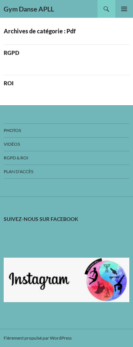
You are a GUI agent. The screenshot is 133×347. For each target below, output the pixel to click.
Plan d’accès (18, 171)
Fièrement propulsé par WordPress (38, 338)
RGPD (11, 52)
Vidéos (12, 144)
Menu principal (124, 9)
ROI (9, 83)
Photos (12, 130)
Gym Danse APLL (29, 9)
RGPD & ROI (16, 158)
